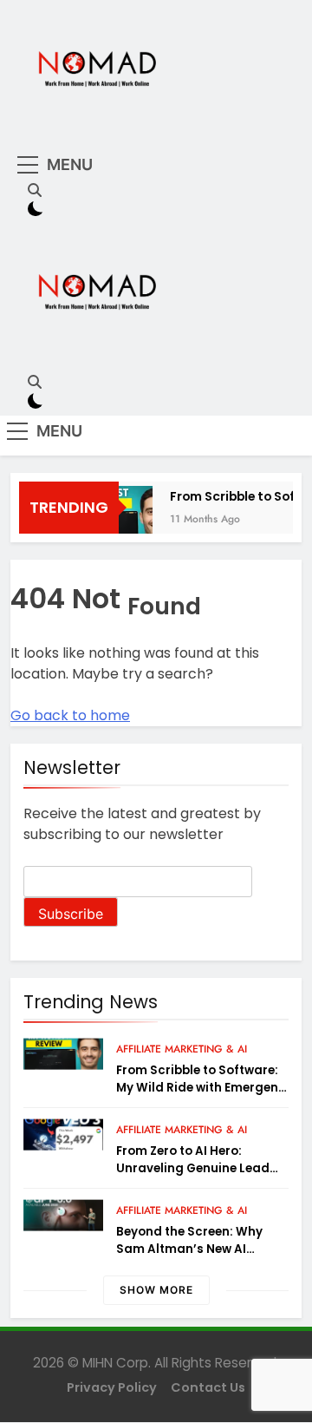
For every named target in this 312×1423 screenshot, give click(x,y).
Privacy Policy (112, 1387)
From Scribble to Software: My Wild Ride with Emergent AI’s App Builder (199, 1087)
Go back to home (70, 715)
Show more (156, 1289)
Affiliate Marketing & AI (181, 1049)
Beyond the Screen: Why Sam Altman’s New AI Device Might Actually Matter (189, 1257)
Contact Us (208, 1387)
